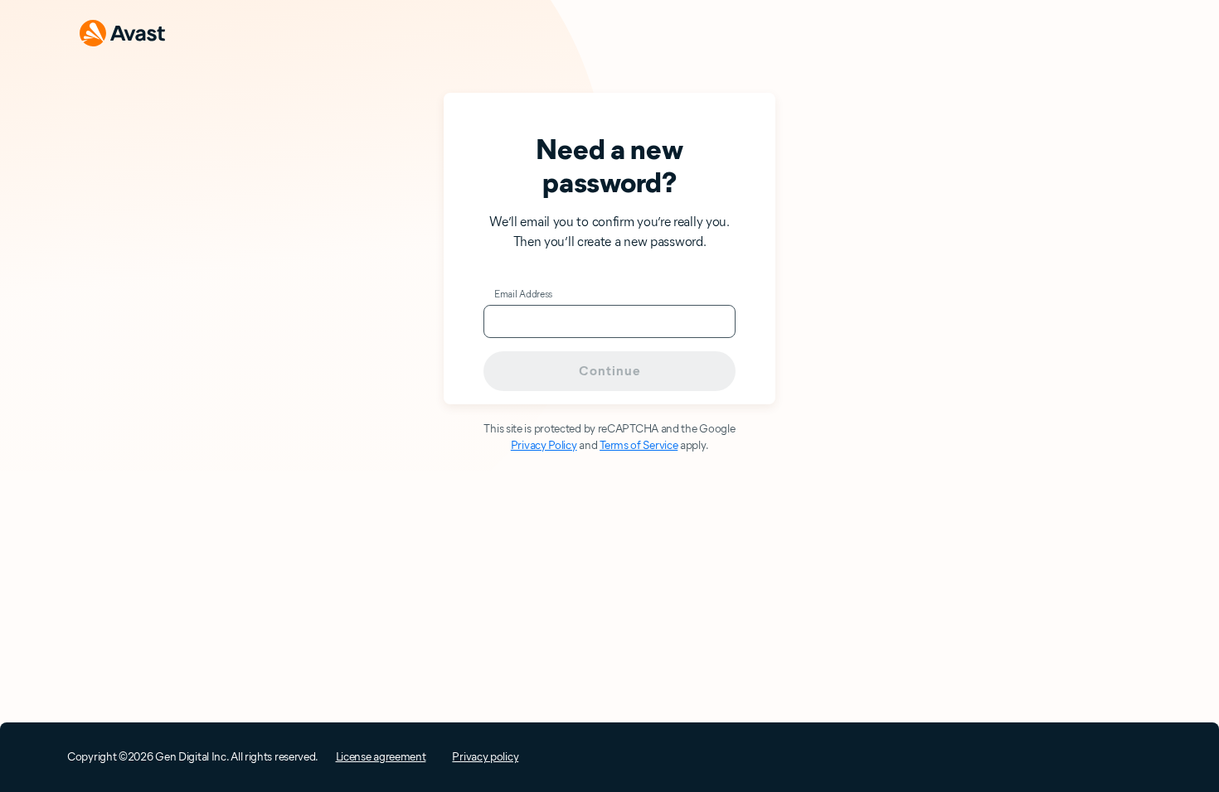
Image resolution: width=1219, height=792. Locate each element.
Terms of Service (638, 445)
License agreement (381, 757)
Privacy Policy (544, 445)
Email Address (523, 293)
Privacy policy (485, 757)
